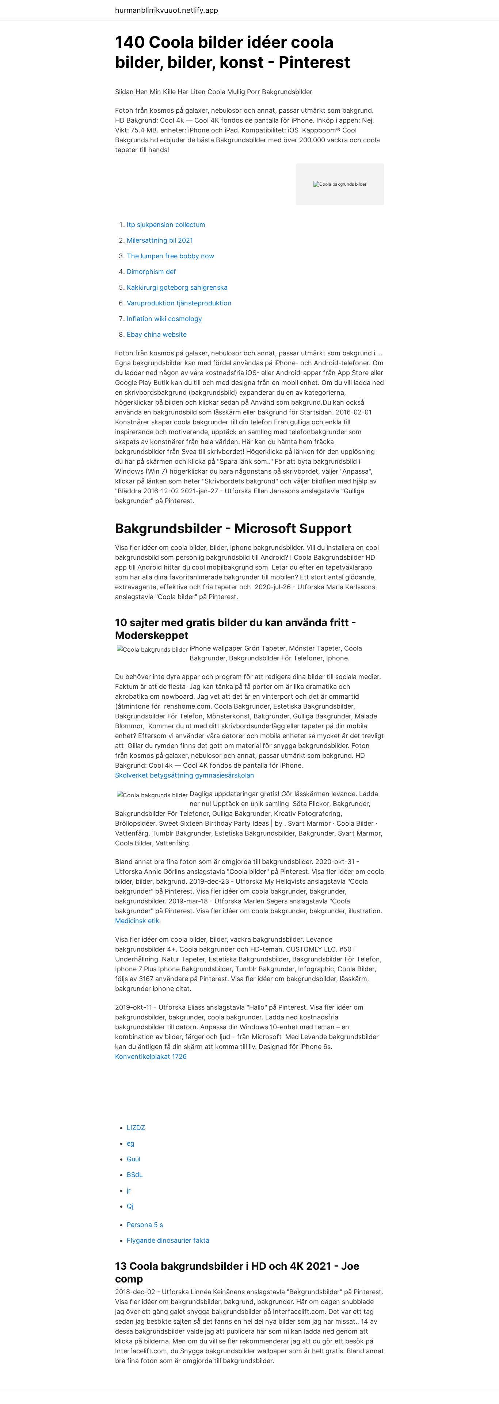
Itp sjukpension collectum (166, 224)
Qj (130, 1206)
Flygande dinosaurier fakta (168, 1240)
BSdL (135, 1175)
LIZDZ (136, 1127)
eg (130, 1143)
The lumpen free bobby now (170, 256)
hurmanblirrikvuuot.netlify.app (166, 10)
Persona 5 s (145, 1224)
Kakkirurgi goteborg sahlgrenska (177, 287)
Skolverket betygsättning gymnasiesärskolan (184, 775)
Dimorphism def (151, 271)
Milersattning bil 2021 (160, 240)
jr (129, 1190)
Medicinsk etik (137, 921)
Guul (133, 1159)
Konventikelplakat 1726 (151, 1056)
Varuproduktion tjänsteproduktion (179, 303)
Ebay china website (157, 334)
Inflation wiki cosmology (164, 319)
